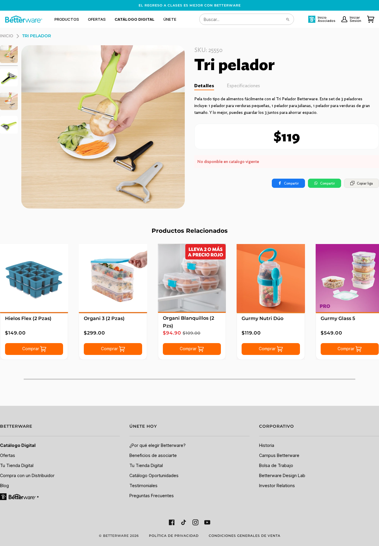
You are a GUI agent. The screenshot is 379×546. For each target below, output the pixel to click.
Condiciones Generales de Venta (244, 536)
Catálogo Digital (18, 445)
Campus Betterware (279, 455)
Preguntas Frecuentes (151, 495)
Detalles (204, 85)
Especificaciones (243, 85)
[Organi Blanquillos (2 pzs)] (192, 278)
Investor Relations (277, 485)
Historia (266, 445)
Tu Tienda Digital (16, 465)
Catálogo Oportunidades (154, 475)
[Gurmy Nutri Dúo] (271, 278)
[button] (66, 19)
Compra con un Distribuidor (27, 475)
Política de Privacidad (174, 536)
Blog (4, 485)
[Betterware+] (20, 496)
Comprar (31, 348)
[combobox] (247, 19)
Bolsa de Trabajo (276, 465)
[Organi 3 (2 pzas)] (113, 278)
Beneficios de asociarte (153, 455)
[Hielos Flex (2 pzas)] (34, 278)
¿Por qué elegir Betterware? (157, 445)
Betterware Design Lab (282, 475)
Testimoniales (143, 485)
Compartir (291, 183)
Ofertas (7, 455)
